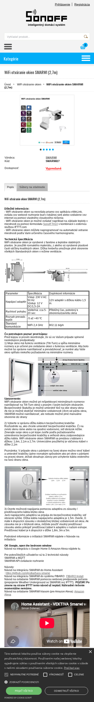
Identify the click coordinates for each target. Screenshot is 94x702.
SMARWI (51, 157)
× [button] (90, 652)
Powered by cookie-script (18, 697)
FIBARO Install (75, 576)
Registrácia (82, 4)
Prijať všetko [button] (24, 690)
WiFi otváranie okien (29, 84)
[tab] (10, 187)
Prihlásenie (62, 4)
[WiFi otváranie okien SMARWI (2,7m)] (47, 120)
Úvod (7, 84)
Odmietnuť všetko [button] (66, 690)
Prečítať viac (72, 668)
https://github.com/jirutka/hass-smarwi (28, 573)
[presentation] (10, 187)
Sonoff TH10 (50, 224)
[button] (47, 682)
